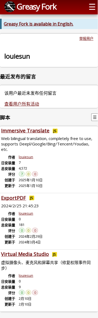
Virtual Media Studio (25, 254)
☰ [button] (92, 6)
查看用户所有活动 (21, 104)
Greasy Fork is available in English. (38, 24)
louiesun (26, 156)
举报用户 (86, 38)
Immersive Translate (25, 130)
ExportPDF (13, 198)
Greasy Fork (36, 6)
